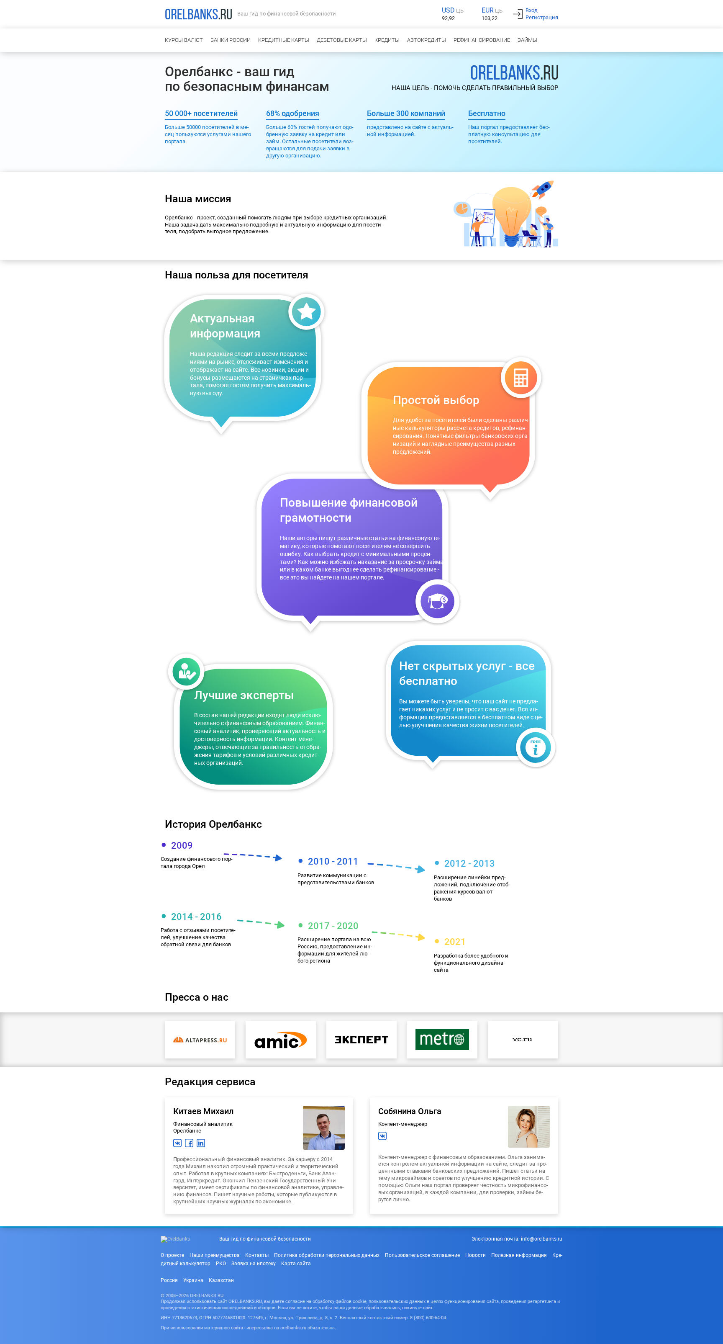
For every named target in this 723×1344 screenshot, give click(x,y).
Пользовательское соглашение (422, 1255)
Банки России (230, 40)
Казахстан (221, 1280)
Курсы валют (184, 40)
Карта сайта (296, 1264)
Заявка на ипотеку (253, 1264)
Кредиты (387, 40)
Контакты (257, 1255)
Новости (475, 1255)
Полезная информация (519, 1255)
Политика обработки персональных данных (326, 1255)
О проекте (172, 1255)
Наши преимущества (215, 1255)
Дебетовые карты (342, 40)
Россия (169, 1280)
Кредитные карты (283, 40)
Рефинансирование (482, 40)
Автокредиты (426, 40)
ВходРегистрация (542, 14)
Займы (527, 40)
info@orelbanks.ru (541, 1239)
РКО (221, 1264)
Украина (193, 1280)
